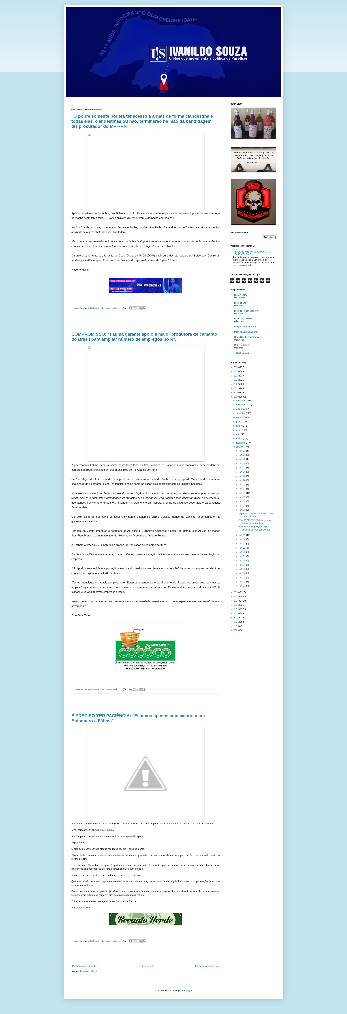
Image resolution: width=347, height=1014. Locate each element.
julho (239, 421)
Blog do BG (240, 303)
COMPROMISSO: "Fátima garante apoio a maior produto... (255, 521)
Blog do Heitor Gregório (246, 311)
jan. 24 (242, 480)
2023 (236, 380)
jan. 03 (242, 577)
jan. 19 (242, 497)
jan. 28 (242, 463)
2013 (236, 613)
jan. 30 (242, 455)
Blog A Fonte (240, 295)
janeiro (240, 447)
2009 (236, 630)
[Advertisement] (145, 321)
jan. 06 (242, 569)
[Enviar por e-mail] (130, 308)
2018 (236, 592)
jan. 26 (242, 472)
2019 (236, 397)
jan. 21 (242, 493)
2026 (236, 367)
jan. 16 (242, 510)
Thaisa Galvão (241, 353)
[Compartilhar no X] (137, 308)
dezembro (241, 400)
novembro (241, 404)
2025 (236, 371)
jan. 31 (242, 451)
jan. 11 (242, 548)
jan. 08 (242, 560)
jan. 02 (242, 581)
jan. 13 (242, 543)
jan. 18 (242, 501)
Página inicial (146, 966)
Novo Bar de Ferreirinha (246, 337)
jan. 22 (242, 488)
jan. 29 (242, 459)
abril (238, 434)
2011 (236, 622)
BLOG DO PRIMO (243, 318)
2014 (236, 609)
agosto (239, 417)
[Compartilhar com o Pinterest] (144, 308)
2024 (236, 376)
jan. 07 (242, 565)
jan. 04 (242, 573)
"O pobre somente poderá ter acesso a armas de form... (256, 514)
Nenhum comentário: (110, 308)
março (239, 438)
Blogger (188, 990)
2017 (236, 596)
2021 (236, 388)
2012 (236, 617)
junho (239, 426)
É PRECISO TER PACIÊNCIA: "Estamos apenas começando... (255, 528)
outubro (240, 409)
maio (239, 430)
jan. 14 (242, 539)
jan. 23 (242, 484)
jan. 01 (242, 586)
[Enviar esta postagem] (124, 308)
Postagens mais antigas (207, 966)
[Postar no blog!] (134, 308)
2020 (236, 392)
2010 (236, 626)
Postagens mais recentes (84, 966)
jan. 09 (242, 556)
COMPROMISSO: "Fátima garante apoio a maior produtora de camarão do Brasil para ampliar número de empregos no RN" (144, 337)
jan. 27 (242, 467)
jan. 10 (242, 552)
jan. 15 (242, 535)
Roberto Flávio (241, 345)
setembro (241, 413)
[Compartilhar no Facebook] (141, 308)
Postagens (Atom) (88, 971)
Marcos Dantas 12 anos (246, 332)
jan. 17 (242, 505)
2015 (236, 605)
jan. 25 (242, 476)
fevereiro (240, 443)
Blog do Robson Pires (245, 326)
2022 (236, 384)
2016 (236, 601)
